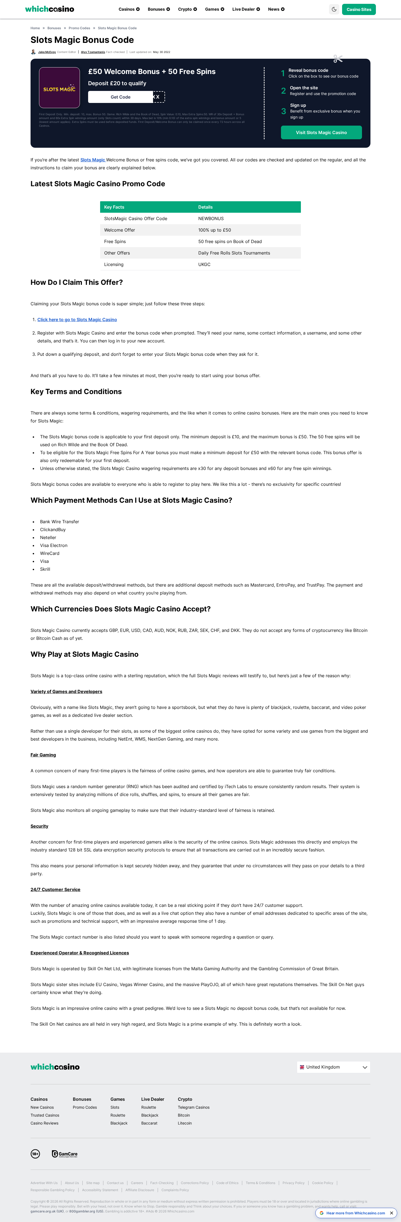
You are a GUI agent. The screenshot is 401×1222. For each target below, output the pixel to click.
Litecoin (185, 1123)
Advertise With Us (44, 1183)
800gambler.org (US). (86, 1211)
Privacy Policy (294, 1183)
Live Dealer (152, 1099)
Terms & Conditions (260, 1183)
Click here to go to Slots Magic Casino (77, 319)
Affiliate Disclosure (139, 1190)
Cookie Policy (322, 1183)
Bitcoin (184, 1115)
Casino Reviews (44, 1123)
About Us (72, 1183)
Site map (93, 1183)
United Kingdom (323, 1067)
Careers (137, 1183)
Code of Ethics (227, 1183)
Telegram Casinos (194, 1107)
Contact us (115, 1183)
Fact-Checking (161, 1183)
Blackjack (119, 1123)
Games (117, 1099)
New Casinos (42, 1107)
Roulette (117, 1115)
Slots (114, 1107)
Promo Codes (85, 1107)
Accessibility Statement (100, 1190)
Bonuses (82, 1099)
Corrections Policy (195, 1183)
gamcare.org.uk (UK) (47, 1211)
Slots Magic (93, 159)
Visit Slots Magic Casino (321, 132)
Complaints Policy (175, 1190)
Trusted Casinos (45, 1115)
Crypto (185, 1099)
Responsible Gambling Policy (53, 1190)
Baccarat (149, 1123)
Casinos (39, 1099)
